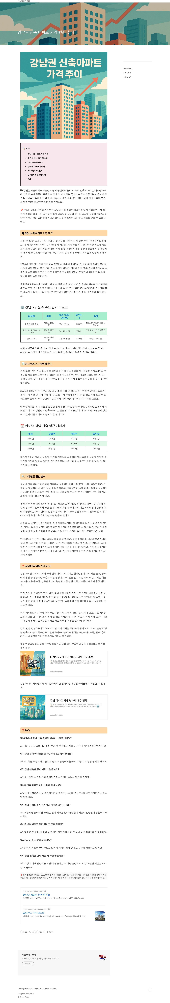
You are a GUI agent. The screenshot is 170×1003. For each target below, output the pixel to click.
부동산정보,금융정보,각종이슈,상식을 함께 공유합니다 (40, 959)
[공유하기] (29, 932)
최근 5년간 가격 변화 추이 (38, 158)
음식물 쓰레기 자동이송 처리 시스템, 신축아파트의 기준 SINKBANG (53, 898)
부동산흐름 (127, 73)
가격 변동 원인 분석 (35, 162)
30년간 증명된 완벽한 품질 (36, 894)
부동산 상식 (128, 77)
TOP (150, 990)
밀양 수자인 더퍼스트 (33, 913)
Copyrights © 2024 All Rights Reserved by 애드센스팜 (37, 989)
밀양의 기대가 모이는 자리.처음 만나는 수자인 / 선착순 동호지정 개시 (54, 916)
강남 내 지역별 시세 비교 (37, 166)
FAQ (29, 179)
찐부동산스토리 (24, 1)
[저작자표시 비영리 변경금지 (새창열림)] (49, 932)
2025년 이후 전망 (35, 171)
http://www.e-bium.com (32, 891)
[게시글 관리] (32, 932)
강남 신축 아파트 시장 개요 (38, 154)
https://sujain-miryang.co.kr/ (34, 909)
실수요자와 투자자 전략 (37, 175)
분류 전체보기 (128, 68)
